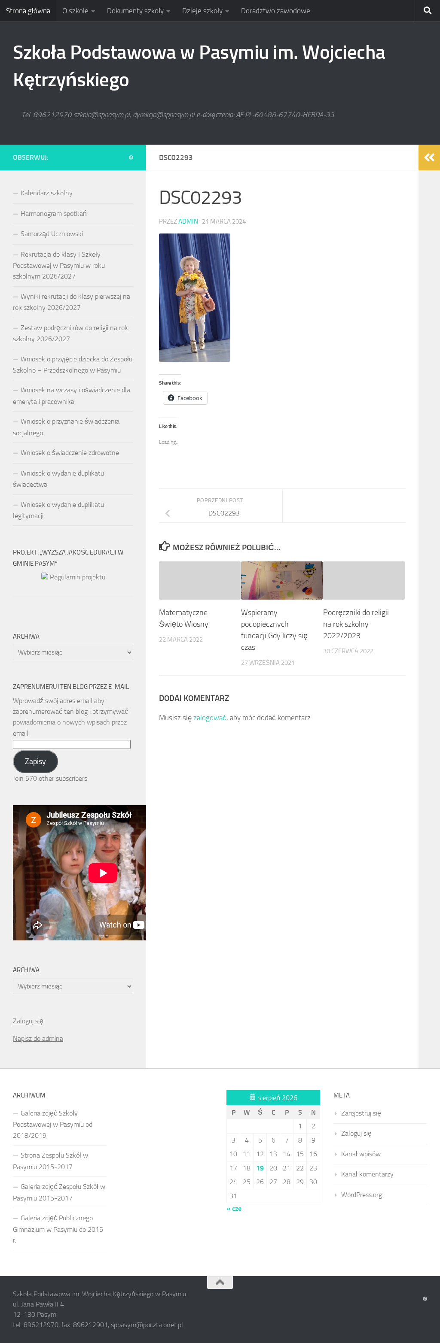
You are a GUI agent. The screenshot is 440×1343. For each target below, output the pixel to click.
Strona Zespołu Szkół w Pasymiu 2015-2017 (50, 1160)
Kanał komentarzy (367, 1174)
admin (188, 221)
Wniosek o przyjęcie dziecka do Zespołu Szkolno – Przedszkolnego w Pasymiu (72, 364)
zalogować (209, 717)
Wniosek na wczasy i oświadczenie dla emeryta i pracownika (71, 395)
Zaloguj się (28, 1021)
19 (260, 1168)
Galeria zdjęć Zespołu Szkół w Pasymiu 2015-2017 (59, 1192)
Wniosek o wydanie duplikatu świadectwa (58, 478)
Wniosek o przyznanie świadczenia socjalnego (66, 427)
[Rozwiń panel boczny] (429, 157)
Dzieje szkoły (202, 10)
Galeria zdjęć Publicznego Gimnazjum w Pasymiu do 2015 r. (58, 1229)
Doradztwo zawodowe (275, 10)
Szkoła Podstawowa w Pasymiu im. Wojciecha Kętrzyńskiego (199, 66)
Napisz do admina (38, 1038)
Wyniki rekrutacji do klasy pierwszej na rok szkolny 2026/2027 (71, 302)
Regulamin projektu (77, 577)
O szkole (75, 10)
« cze (233, 1208)
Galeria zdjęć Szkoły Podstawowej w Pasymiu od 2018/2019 (52, 1124)
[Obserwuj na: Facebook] (131, 158)
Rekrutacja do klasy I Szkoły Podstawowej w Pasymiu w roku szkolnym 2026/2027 (59, 265)
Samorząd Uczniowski (52, 234)
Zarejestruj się (361, 1113)
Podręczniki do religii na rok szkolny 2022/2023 (356, 624)
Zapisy (35, 761)
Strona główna (28, 10)
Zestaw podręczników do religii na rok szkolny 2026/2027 (70, 333)
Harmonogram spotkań (54, 213)
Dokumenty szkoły (135, 10)
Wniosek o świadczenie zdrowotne (70, 453)
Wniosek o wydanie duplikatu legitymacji (58, 510)
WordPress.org (361, 1195)
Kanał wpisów (361, 1154)
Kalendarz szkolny (47, 193)
